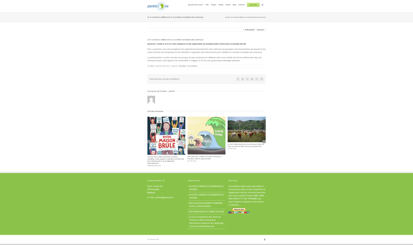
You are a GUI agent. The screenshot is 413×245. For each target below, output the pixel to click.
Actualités (182, 66)
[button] (262, 4)
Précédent (250, 30)
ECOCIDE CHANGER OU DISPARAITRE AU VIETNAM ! (206, 200)
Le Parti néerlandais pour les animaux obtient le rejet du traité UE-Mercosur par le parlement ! (205, 145)
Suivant (260, 30)
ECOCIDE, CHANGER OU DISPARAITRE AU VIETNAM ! (206, 209)
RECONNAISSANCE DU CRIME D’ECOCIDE (206, 224)
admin (152, 66)
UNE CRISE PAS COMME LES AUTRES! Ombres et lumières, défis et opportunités (164, 158)
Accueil (227, 17)
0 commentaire (192, 66)
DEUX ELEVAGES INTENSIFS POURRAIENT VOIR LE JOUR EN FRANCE (206, 217)
